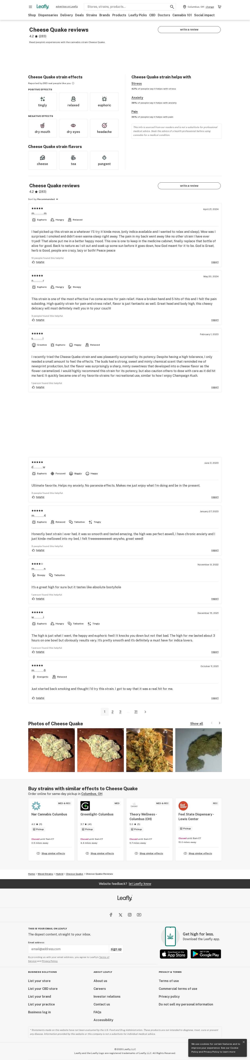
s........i (37, 338)
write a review (189, 29)
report (215, 262)
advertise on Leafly (67, 6)
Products (119, 15)
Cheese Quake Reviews (99, 874)
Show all (196, 723)
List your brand (39, 996)
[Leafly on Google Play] (206, 954)
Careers (100, 989)
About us (100, 981)
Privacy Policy (211, 1051)
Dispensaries (48, 15)
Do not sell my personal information (186, 1004)
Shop (32, 15)
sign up (116, 949)
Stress (136, 83)
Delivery (66, 15)
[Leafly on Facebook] (111, 915)
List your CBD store (43, 989)
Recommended (46, 199)
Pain (134, 112)
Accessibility (103, 1020)
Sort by (32, 199)
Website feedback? (125, 884)
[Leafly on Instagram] (129, 914)
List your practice (41, 1004)
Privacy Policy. (50, 961)
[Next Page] (145, 712)
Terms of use (169, 981)
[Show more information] (73, 83)
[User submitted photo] (51, 750)
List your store (39, 981)
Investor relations (107, 996)
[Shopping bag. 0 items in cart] (219, 6)
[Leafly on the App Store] (174, 954)
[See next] (219, 723)
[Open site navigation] (30, 6)
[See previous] (211, 723)
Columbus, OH (91, 794)
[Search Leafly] (172, 7)
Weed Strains (45, 874)
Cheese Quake (74, 874)
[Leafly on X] (120, 914)
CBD (152, 15)
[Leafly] (43, 6)
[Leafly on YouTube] (139, 914)
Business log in (39, 1012)
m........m (39, 213)
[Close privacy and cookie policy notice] (243, 1042)
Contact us (102, 1004)
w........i (37, 617)
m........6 (38, 670)
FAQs (97, 1012)
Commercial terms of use (178, 989)
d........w (38, 467)
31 (136, 712)
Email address (36, 942)
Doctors (164, 15)
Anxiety (137, 98)
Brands (104, 15)
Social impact (204, 15)
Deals (79, 15)
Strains (91, 15)
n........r (38, 280)
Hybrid (59, 874)
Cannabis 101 (182, 15)
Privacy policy (169, 996)
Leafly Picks (138, 15)
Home (31, 874)
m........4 (38, 515)
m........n (38, 569)
